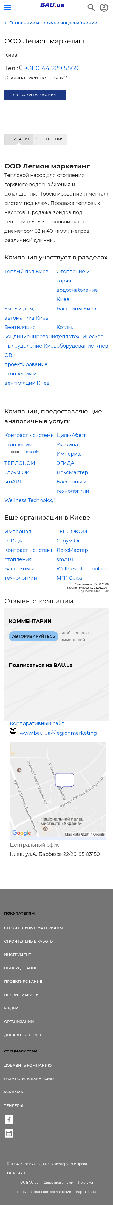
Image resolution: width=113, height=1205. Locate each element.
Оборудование (21, 968)
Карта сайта (86, 1192)
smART (13, 482)
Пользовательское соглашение (44, 1192)
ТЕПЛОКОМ (19, 463)
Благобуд (33, 452)
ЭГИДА (65, 463)
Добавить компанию (28, 1065)
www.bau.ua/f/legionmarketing (58, 733)
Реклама (13, 1092)
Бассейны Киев (76, 309)
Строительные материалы (33, 928)
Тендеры (13, 1105)
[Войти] (104, 8)
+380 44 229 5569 (52, 68)
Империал (69, 454)
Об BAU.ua (29, 1182)
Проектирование (23, 981)
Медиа (11, 1008)
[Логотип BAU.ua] (52, 5)
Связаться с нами (58, 1182)
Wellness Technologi (29, 500)
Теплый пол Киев (26, 272)
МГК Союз (69, 578)
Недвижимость (21, 995)
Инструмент (17, 954)
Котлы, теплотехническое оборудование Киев (82, 336)
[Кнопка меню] (7, 7)
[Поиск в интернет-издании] (91, 8)
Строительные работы (29, 941)
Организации (19, 1021)
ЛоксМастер (72, 472)
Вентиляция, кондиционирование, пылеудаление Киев (31, 336)
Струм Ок (16, 472)
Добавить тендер (23, 1035)
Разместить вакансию (29, 1078)
